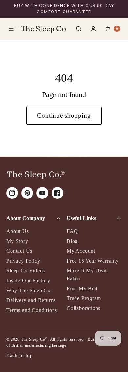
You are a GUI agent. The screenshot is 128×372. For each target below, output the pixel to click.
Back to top (19, 355)
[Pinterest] (27, 193)
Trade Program (84, 298)
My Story (17, 241)
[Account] (93, 29)
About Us (17, 231)
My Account (81, 251)
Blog (72, 241)
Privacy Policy (23, 261)
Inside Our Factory (28, 280)
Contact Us (19, 251)
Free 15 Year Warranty (93, 261)
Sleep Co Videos (25, 270)
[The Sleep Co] (35, 174)
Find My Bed (82, 288)
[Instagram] (12, 193)
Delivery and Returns (31, 300)
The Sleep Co (43, 28)
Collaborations (83, 308)
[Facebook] (57, 193)
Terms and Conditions (31, 310)
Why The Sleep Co (28, 290)
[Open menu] (11, 29)
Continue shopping (64, 115)
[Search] (79, 29)
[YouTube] (42, 193)
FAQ (72, 231)
